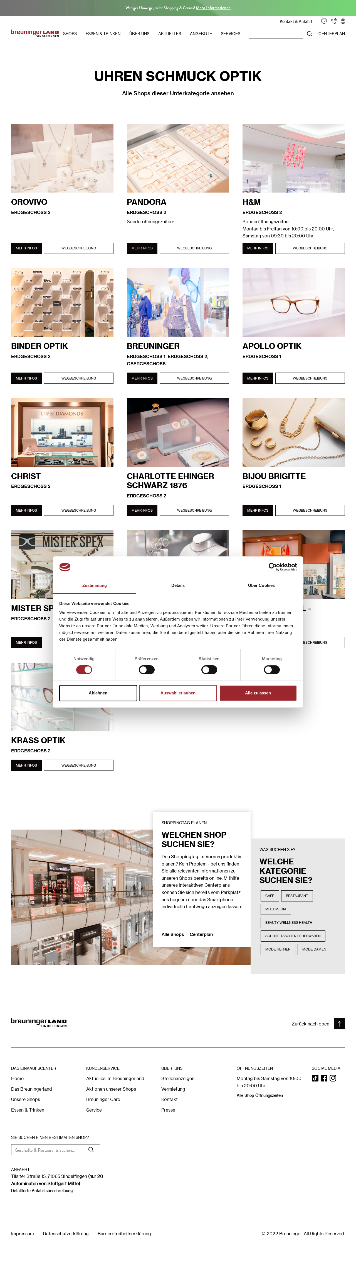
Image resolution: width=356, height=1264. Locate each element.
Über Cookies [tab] (261, 585)
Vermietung (173, 1089)
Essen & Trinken (27, 1109)
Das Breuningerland (31, 1089)
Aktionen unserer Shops (111, 1089)
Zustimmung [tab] (94, 585)
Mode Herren (278, 949)
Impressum (22, 1233)
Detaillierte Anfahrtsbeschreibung (42, 1190)
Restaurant (297, 896)
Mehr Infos (26, 248)
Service (94, 1109)
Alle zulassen (258, 693)
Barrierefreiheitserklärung (124, 1233)
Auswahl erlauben (178, 693)
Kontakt (169, 1099)
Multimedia (275, 909)
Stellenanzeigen (177, 1078)
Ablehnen (98, 693)
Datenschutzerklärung (66, 1233)
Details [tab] (178, 585)
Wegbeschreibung (78, 248)
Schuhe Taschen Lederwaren (293, 936)
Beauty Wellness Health (288, 922)
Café (269, 896)
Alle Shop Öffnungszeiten (260, 1095)
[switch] (147, 669)
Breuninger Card (103, 1099)
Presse (168, 1109)
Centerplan (201, 934)
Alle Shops (173, 934)
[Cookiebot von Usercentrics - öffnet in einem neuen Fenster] (272, 567)
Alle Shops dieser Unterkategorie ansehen (178, 93)
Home (17, 1078)
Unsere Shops (25, 1099)
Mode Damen (314, 949)
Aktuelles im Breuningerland (115, 1078)
